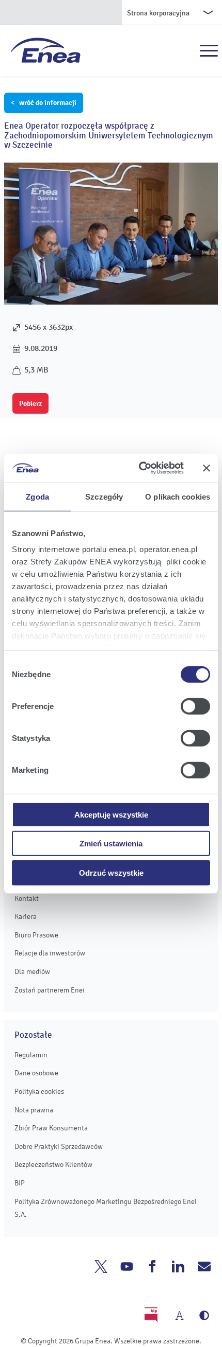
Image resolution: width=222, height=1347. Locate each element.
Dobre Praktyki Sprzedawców (58, 1146)
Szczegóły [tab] (104, 496)
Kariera (25, 916)
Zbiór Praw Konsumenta (51, 1128)
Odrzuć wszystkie (111, 872)
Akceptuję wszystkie (111, 814)
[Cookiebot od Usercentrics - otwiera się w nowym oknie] (140, 468)
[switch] (195, 706)
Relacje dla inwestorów (49, 953)
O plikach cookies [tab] (177, 496)
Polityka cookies (39, 1091)
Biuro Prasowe (36, 935)
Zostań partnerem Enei (49, 990)
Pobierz (30, 403)
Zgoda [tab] (37, 496)
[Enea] (45, 50)
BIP (19, 1183)
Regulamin (30, 1055)
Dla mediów (32, 971)
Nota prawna (33, 1110)
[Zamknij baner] (206, 468)
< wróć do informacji (43, 102)
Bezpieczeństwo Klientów (53, 1164)
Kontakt (26, 898)
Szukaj (186, 51)
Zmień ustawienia (111, 843)
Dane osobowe (36, 1073)
